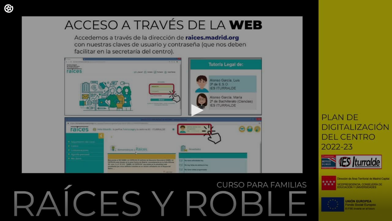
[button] (196, 110)
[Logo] (8, 8)
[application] (196, 110)
